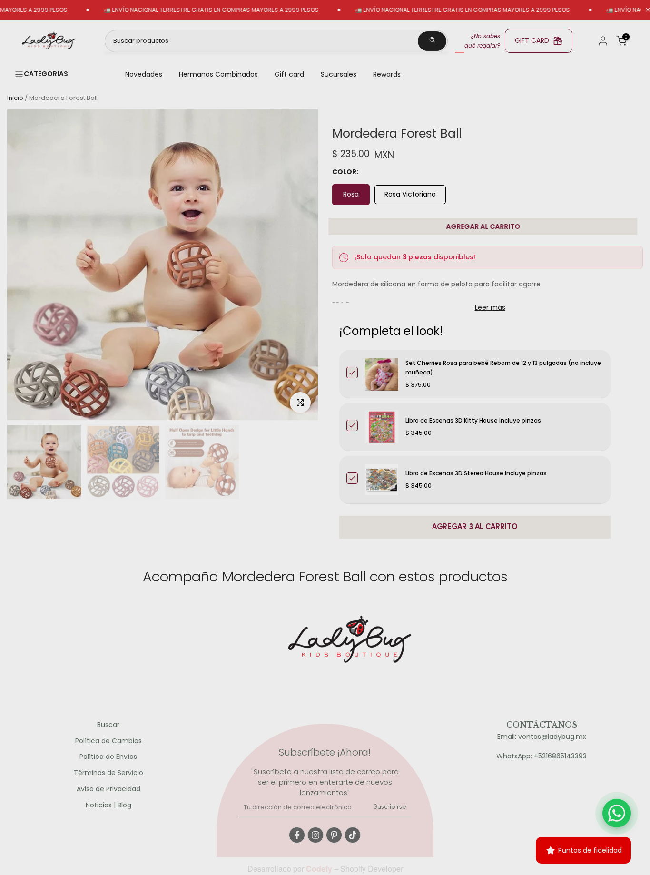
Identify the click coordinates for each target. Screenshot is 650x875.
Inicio (15, 98)
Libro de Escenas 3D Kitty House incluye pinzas (473, 420)
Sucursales (338, 74)
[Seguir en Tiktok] (353, 835)
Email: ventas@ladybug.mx (541, 736)
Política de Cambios (108, 741)
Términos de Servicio (108, 772)
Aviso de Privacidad (108, 789)
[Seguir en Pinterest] (334, 835)
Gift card (289, 74)
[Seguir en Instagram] (315, 835)
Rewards (387, 74)
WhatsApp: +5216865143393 (541, 756)
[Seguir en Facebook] (297, 835)
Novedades (143, 74)
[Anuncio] (185, 10)
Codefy (320, 868)
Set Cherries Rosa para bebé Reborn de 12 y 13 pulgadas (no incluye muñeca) (503, 367)
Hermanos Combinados (218, 74)
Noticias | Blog (108, 805)
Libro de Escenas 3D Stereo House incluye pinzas (476, 473)
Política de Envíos (108, 756)
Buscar (108, 724)
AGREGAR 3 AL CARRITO (475, 527)
